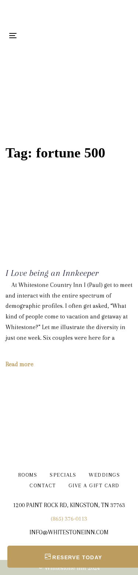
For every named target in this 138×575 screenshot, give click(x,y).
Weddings (104, 475)
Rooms (28, 475)
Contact (42, 485)
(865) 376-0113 (69, 518)
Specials (63, 475)
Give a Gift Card (94, 485)
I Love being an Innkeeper (52, 273)
